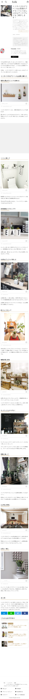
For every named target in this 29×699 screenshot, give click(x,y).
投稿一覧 (14, 56)
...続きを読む (23, 53)
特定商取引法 (20, 691)
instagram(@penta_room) (7, 106)
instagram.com (5, 294)
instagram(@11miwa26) (7, 489)
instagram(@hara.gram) (7, 345)
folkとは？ (4, 688)
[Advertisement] (14, 138)
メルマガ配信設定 (21, 694)
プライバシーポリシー (7, 691)
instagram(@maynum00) (7, 243)
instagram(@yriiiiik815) (7, 394)
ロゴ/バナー (5, 694)
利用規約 (19, 688)
